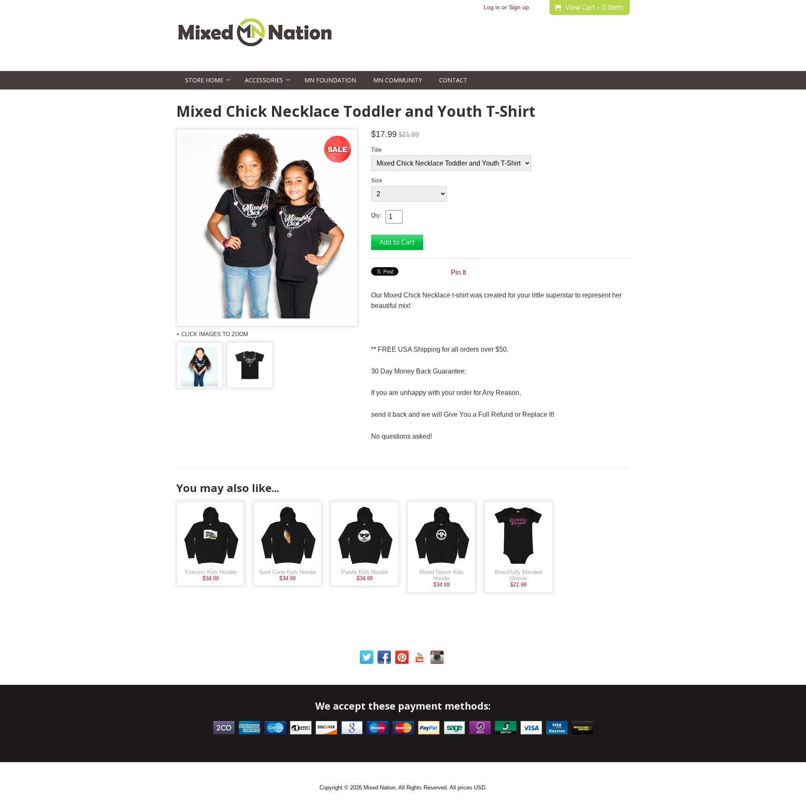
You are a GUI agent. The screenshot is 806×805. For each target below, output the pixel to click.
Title (376, 150)
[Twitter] (366, 658)
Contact (453, 80)
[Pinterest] (401, 658)
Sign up (519, 7)
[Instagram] (437, 658)
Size (376, 180)
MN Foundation (330, 80)
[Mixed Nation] (255, 44)
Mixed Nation (379, 787)
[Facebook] (384, 658)
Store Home (204, 80)
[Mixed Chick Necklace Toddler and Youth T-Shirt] (267, 227)
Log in (492, 7)
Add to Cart (397, 242)
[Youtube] (419, 658)
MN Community (397, 80)
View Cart (594, 7)
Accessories (264, 80)
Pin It (458, 272)
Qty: (376, 215)
